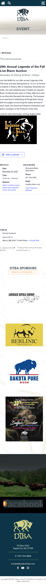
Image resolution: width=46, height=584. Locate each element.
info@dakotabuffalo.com (23, 563)
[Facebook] (18, 567)
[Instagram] (28, 567)
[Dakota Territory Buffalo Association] (3, 3)
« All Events (5, 52)
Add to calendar (12, 154)
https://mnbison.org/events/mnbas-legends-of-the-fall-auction (11, 187)
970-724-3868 (24, 556)
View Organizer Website (31, 189)
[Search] (9, 3)
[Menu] (43, 3)
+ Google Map (33, 240)
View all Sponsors (22, 272)
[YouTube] (22, 567)
